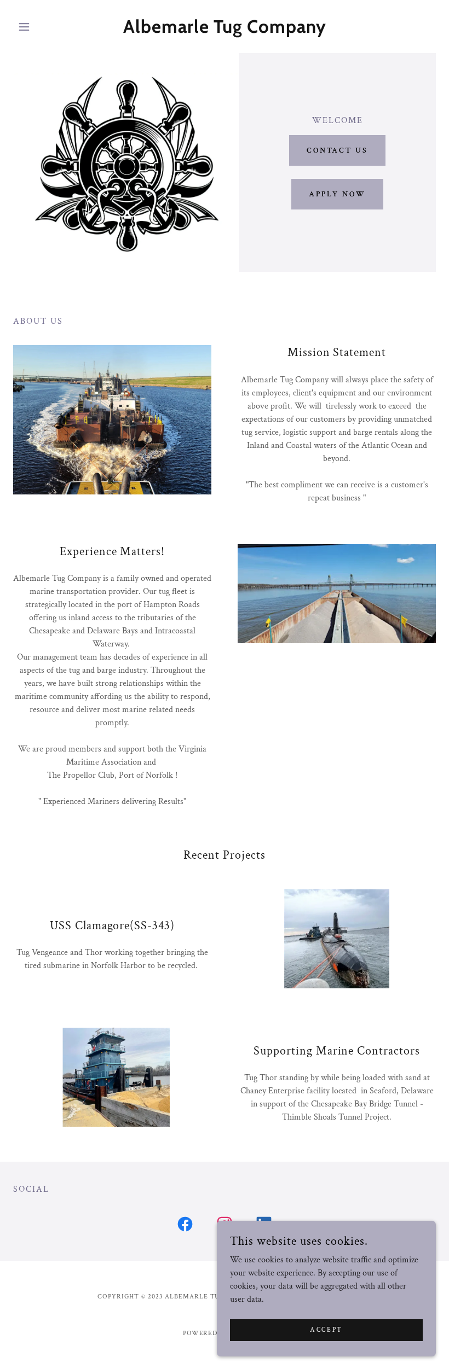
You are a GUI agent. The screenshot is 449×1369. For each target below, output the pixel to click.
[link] (224, 30)
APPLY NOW (337, 194)
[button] (45, 27)
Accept (326, 1330)
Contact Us (338, 150)
